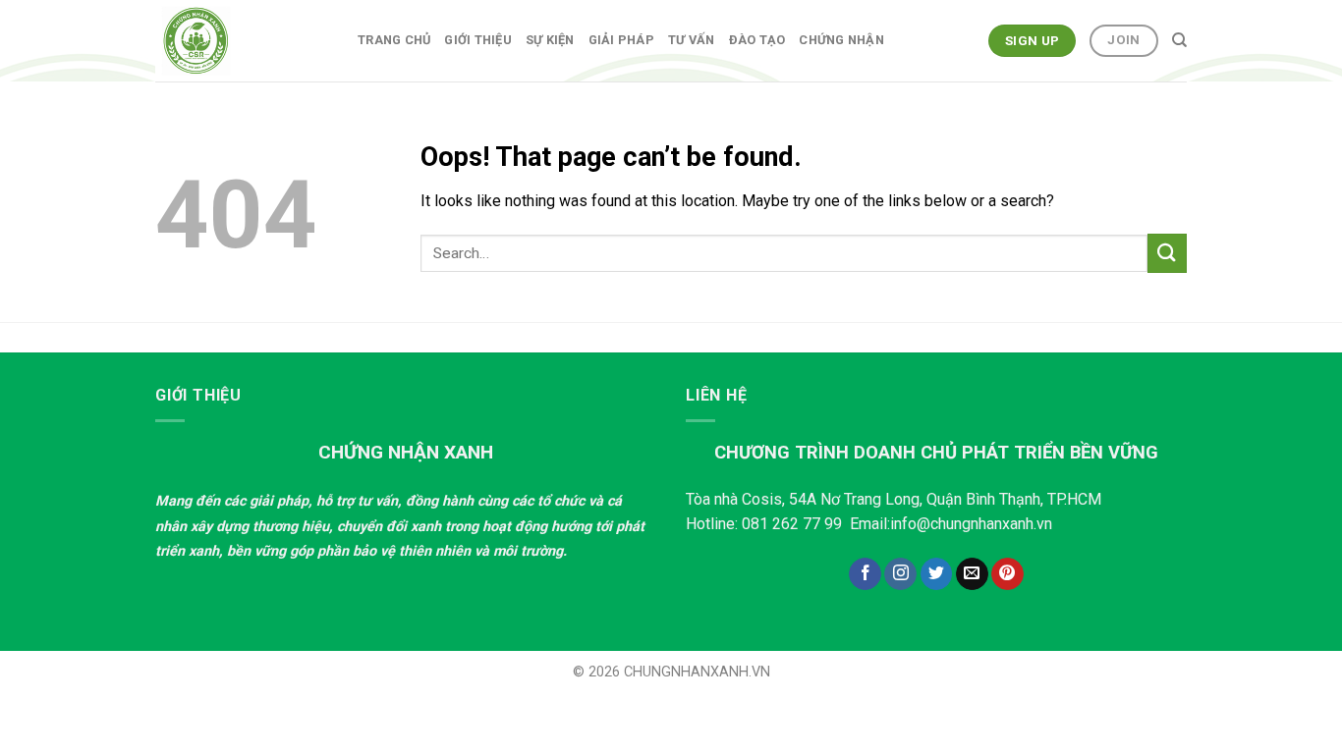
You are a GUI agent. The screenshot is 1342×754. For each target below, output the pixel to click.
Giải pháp (621, 39)
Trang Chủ (394, 39)
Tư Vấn (691, 39)
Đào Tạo (757, 39)
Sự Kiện (550, 39)
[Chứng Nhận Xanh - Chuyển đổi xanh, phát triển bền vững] (241, 40)
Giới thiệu (478, 39)
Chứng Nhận (841, 39)
